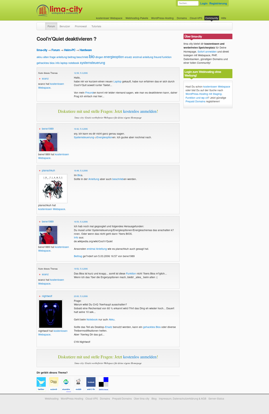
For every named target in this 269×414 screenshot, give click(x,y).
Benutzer (65, 26)
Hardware (86, 50)
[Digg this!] (55, 390)
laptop (64, 63)
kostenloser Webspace (109, 18)
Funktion (131, 273)
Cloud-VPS (196, 18)
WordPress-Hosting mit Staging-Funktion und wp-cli (204, 95)
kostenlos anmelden (140, 111)
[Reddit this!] (80, 390)
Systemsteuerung (84, 137)
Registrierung (218, 3)
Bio (79, 175)
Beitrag (78, 256)
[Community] (42, 24)
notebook (73, 63)
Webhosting (52, 398)
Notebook (92, 319)
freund (157, 57)
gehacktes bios (46, 63)
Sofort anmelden (207, 51)
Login (204, 3)
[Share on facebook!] (92, 390)
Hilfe (223, 18)
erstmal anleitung (143, 57)
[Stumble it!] (67, 390)
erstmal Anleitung (97, 248)
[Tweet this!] (43, 390)
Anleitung (93, 179)
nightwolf (47, 296)
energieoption (114, 56)
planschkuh (48, 170)
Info (76, 237)
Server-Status (216, 398)
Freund (89, 92)
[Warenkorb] (229, 16)
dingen (99, 57)
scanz (45, 78)
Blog (154, 398)
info (57, 63)
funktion (166, 57)
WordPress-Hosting (162, 18)
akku (39, 57)
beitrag (72, 57)
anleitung (61, 57)
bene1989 (48, 128)
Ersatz (108, 327)
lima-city (42, 50)
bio (92, 56)
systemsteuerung (92, 62)
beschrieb (82, 57)
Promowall (81, 26)
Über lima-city (141, 398)
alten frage (49, 57)
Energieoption (104, 137)
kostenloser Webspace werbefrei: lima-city (73, 10)
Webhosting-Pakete (137, 18)
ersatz (128, 57)
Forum (51, 26)
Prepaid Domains (195, 101)
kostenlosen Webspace (51, 209)
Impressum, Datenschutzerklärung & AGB (182, 398)
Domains (182, 18)
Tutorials (96, 26)
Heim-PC (69, 50)
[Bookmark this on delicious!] (105, 390)
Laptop (117, 81)
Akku (112, 319)
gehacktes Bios (152, 327)
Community (211, 18)
